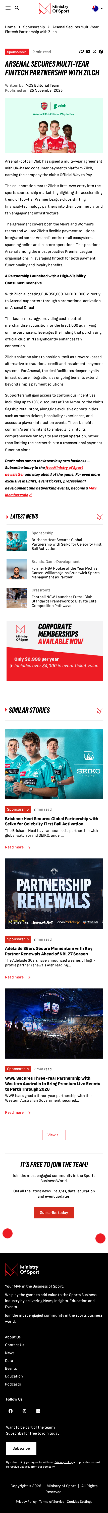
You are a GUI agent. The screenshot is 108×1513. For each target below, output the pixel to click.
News (9, 1353)
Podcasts (13, 1384)
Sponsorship (34, 27)
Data (9, 1360)
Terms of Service (51, 1501)
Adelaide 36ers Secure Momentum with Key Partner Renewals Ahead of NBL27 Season (49, 951)
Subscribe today (54, 1212)
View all (54, 1135)
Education (14, 1376)
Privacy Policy (64, 1462)
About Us (13, 1337)
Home (10, 27)
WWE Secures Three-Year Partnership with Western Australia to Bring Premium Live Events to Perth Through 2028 (52, 1084)
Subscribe (21, 1448)
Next (100, 1238)
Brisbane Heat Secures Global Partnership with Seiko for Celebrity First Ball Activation (51, 821)
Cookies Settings (79, 1501)
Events (11, 1368)
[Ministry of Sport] (54, 8)
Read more (14, 847)
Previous (8, 1233)
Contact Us (14, 1345)
